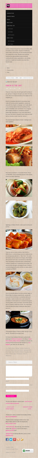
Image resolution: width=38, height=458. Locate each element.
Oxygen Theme (14, 449)
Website (7, 392)
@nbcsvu (14, 428)
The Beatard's (20, 353)
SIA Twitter (10, 31)
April (21, 77)
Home (12, 77)
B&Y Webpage (11, 41)
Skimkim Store (10, 13)
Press (8, 19)
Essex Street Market (18, 350)
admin (7, 88)
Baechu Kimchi (11, 348)
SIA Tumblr (10, 28)
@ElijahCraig (9, 433)
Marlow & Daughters (17, 339)
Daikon (12, 350)
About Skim (9, 22)
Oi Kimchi (11, 353)
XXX (19, 88)
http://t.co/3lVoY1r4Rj (11, 423)
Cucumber (8, 350)
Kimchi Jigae (8, 352)
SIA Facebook (11, 35)
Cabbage (17, 348)
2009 (17, 77)
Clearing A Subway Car (25, 348)
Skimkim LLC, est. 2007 (10, 452)
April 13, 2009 (12, 88)
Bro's (8, 68)
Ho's (8, 72)
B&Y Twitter (10, 44)
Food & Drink (10, 70)
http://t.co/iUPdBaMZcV (11, 416)
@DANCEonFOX (10, 430)
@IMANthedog (9, 435)
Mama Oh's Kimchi (16, 352)
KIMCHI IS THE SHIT (14, 85)
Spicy (15, 353)
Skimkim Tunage (11, 16)
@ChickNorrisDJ (10, 426)
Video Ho (25, 353)
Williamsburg (8, 355)
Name (7, 381)
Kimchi (29, 350)
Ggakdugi (26, 350)
